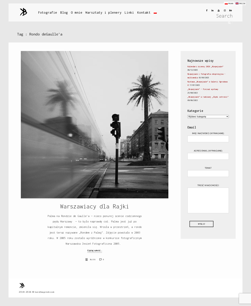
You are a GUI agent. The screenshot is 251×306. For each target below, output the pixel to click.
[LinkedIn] (211, 10)
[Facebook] (205, 10)
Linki (129, 12)
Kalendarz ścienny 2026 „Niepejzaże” (205, 66)
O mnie (76, 12)
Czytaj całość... (94, 250)
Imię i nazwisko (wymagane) (208, 133)
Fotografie (47, 12)
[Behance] (230, 10)
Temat (208, 168)
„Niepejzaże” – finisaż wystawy (202, 89)
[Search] (228, 22)
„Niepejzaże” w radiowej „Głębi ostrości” (207, 97)
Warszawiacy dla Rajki (94, 206)
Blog (64, 12)
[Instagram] (224, 10)
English (242, 3)
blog (93, 259)
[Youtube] (218, 10)
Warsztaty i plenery (103, 12)
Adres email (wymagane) (208, 150)
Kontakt (144, 12)
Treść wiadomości (208, 185)
